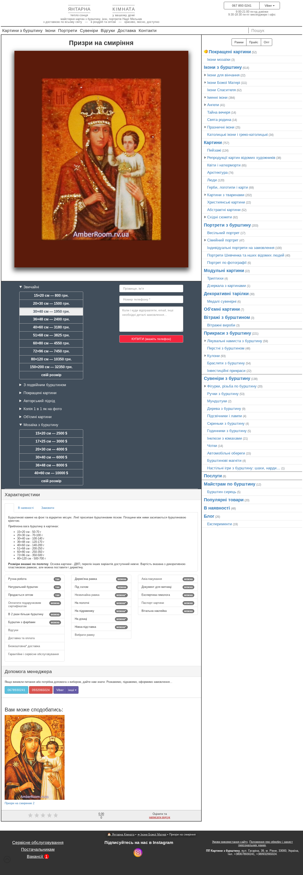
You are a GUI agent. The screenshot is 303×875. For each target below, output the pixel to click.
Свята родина (219, 119)
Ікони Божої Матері (223, 82)
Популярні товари (224, 499)
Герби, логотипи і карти (227, 187)
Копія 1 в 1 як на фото (43, 409)
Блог (209, 516)
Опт (266, 42)
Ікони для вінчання (223, 75)
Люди (212, 180)
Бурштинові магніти (224, 460)
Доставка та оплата (21, 638)
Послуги (213, 475)
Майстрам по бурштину (229, 484)
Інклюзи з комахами (224, 438)
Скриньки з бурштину (226, 423)
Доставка (127, 30)
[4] (49, 815)
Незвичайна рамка (100, 595)
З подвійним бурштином (45, 385)
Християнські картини (226, 202)
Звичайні (31, 287)
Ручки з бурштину (223, 393)
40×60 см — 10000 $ (51, 473)
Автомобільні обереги (226, 453)
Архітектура (217, 172)
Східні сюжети (219, 217)
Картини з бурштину (22, 30)
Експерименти (219, 524)
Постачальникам (38, 849)
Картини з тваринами (225, 195)
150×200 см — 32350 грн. (51, 367)
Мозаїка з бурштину (41, 425)
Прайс (253, 42)
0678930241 (16, 690)
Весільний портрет (223, 233)
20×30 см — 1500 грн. (51, 303)
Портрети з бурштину (227, 225)
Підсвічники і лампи (224, 416)
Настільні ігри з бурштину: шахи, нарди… (243, 468)
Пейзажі (214, 150)
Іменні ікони (217, 97)
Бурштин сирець (221, 492)
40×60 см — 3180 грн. (51, 327)
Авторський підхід (39, 401)
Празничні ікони (220, 127)
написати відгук (159, 817)
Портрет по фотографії (227, 262)
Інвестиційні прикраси (226, 370)
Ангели (213, 105)
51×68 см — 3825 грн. (51, 335)
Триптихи (215, 278)
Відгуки (108, 30)
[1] (30, 815)
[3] (43, 815)
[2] (36, 815)
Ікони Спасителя (221, 90)
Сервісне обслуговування (37, 842)
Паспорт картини (167, 603)
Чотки (212, 445)
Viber (269, 5)
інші (71, 690)
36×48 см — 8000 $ (51, 465)
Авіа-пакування (167, 579)
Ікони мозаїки (218, 59)
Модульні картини (224, 270)
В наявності (217, 508)
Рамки (239, 42)
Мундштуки (217, 401)
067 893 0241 (242, 5)
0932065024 (41, 690)
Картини (213, 142)
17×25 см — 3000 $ (51, 441)
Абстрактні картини (224, 209)
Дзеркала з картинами (226, 285)
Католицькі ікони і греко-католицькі (237, 134)
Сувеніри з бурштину (227, 378)
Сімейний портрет (222, 240)
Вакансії (37, 856)
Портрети (67, 30)
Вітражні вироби (221, 325)
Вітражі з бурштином (227, 317)
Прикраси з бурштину (227, 333)
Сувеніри (89, 30)
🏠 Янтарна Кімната (120, 834)
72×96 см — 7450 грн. (51, 351)
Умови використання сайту (230, 841)
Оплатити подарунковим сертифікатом (33, 604)
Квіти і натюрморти (224, 165)
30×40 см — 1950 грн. (51, 311)
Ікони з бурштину (223, 67)
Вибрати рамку (85, 634)
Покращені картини (40, 393)
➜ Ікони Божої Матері (151, 834)
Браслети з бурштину (226, 363)
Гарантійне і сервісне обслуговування (33, 654)
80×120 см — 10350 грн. (51, 359)
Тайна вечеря (218, 112)
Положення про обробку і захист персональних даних (265, 843)
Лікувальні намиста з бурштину (234, 341)
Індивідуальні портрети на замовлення (240, 247)
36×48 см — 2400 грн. (51, 319)
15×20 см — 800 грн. (51, 295)
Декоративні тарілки (226, 293)
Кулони (213, 356)
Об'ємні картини (38, 417)
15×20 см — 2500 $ (51, 433)
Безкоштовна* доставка (24, 646)
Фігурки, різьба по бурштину (232, 386)
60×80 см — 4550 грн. (51, 343)
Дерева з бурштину (224, 408)
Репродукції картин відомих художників (241, 157)
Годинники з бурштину (227, 431)
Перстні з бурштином (225, 348)
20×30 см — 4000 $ (51, 449)
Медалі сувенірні (221, 301)
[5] (56, 815)
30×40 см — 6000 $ (51, 457)
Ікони (50, 30)
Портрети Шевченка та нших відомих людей (245, 255)
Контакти (148, 30)
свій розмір (51, 375)
